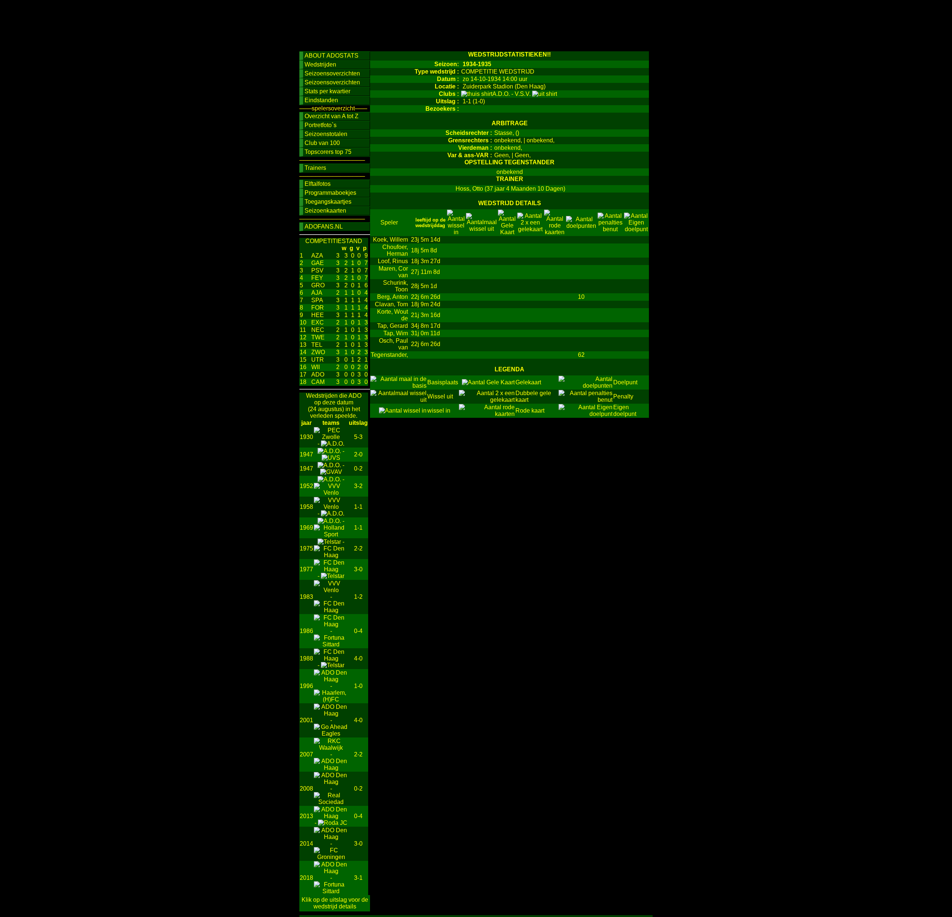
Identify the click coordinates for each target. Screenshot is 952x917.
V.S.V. (523, 94)
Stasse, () (506, 133)
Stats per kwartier (327, 91)
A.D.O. (501, 94)
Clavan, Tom (391, 304)
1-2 (358, 597)
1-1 (358, 507)
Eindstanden (321, 100)
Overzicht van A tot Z (331, 116)
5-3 (358, 437)
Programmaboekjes (330, 193)
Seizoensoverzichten (332, 73)
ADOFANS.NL (324, 226)
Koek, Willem (390, 239)
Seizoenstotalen (326, 134)
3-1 (358, 878)
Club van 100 (322, 143)
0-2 (358, 468)
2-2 (358, 548)
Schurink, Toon (395, 286)
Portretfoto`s (321, 125)
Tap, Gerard (392, 326)
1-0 (358, 686)
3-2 (358, 486)
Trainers (315, 168)
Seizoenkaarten (325, 210)
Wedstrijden (320, 64)
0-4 (358, 631)
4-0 (358, 658)
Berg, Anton (392, 297)
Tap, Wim (395, 333)
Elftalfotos (318, 184)
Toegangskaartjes (328, 201)
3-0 (358, 569)
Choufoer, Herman (395, 250)
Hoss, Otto (469, 188)
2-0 (358, 454)
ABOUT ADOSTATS (331, 55)
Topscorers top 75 (328, 152)
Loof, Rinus (393, 261)
